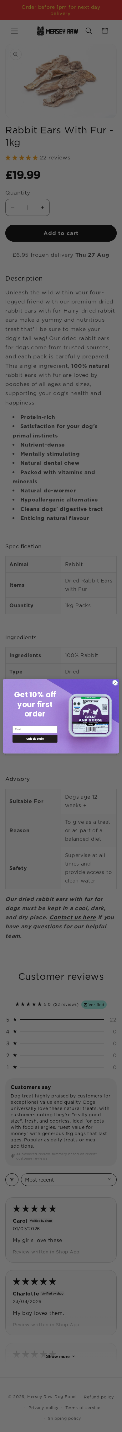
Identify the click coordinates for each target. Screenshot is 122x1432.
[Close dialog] (115, 682)
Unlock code (34, 738)
